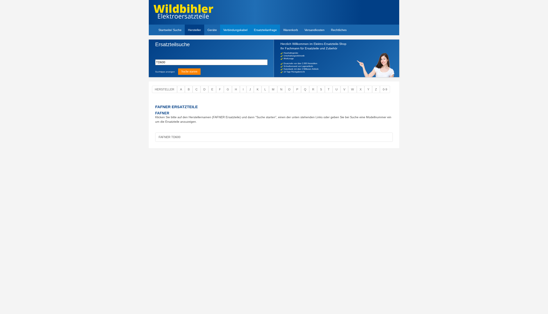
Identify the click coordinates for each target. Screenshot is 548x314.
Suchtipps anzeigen (165, 72)
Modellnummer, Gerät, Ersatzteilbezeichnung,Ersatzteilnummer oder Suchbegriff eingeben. (188, 52)
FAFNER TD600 (169, 137)
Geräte (212, 30)
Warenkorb (290, 30)
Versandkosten (314, 30)
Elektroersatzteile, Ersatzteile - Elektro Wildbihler (183, 12)
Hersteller (194, 30)
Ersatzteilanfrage (265, 30)
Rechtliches (339, 30)
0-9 (385, 89)
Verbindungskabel (235, 30)
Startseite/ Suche (170, 30)
